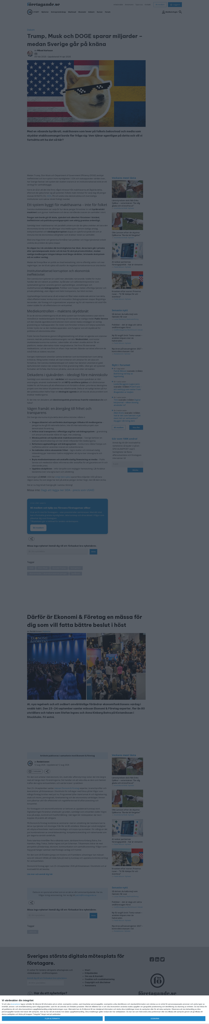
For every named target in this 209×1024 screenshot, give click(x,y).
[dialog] (104, 1010)
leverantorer (15, 1004)
